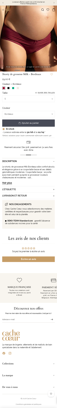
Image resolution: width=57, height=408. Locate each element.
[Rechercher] (43, 10)
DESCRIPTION (9, 161)
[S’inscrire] (52, 319)
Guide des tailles (46, 93)
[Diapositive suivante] (52, 288)
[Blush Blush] (17, 88)
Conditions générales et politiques (28, 404)
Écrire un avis (28, 259)
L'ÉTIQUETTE (9, 189)
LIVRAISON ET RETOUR (14, 195)
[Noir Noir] (8, 88)
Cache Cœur (31, 399)
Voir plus (7, 183)
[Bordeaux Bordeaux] (3, 88)
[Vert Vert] (13, 88)
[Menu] (3, 10)
